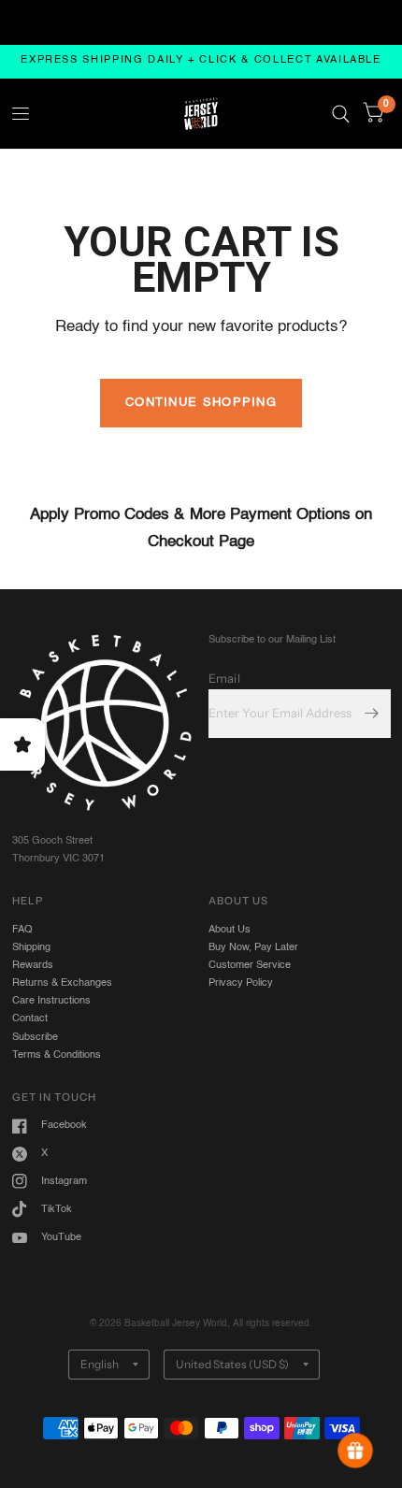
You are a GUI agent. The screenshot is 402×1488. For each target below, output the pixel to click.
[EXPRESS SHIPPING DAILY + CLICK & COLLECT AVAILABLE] (201, 61)
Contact (30, 1018)
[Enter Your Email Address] (372, 713)
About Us (229, 929)
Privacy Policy (240, 983)
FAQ (22, 929)
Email (224, 678)
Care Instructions (51, 1000)
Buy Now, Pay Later (253, 947)
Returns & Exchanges (62, 983)
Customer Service (249, 965)
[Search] (340, 114)
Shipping (31, 947)
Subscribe (35, 1037)
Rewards (32, 965)
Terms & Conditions (56, 1055)
